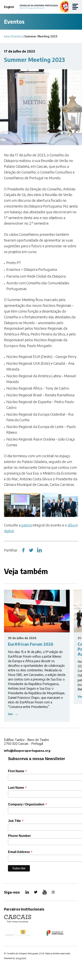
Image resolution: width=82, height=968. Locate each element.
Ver (10, 714)
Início (7, 36)
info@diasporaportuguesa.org (27, 750)
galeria (26, 525)
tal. (12, 530)
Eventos (17, 36)
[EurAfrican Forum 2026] (37, 611)
